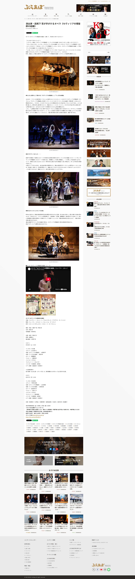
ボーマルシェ (77, 423)
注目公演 (27, 553)
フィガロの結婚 (69, 423)
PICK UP (36, 28)
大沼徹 (41, 427)
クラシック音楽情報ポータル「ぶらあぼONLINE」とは (99, 1)
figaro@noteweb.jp (38, 415)
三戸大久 (44, 425)
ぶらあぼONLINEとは (75, 548)
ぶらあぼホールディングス (98, 548)
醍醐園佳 (35, 431)
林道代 (34, 429)
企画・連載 (27, 548)
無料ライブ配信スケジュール (54, 546)
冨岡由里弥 (63, 425)
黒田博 (52, 431)
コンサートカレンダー (30, 540)
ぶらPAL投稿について (52, 567)
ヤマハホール (28, 570)
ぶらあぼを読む (51, 558)
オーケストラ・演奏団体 (75, 544)
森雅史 (46, 429)
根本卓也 (40, 429)
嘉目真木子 (35, 427)
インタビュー (28, 555)
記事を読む (27, 544)
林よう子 (29, 429)
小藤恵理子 (58, 427)
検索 (108, 52)
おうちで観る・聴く (52, 544)
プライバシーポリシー (75, 557)
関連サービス (95, 540)
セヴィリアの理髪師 (46, 423)
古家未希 (76, 425)
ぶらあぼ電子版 (51, 561)
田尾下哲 (52, 429)
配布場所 (50, 563)
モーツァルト (30, 425)
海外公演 (27, 559)
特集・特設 (27, 566)
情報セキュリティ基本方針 (98, 553)
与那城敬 (50, 425)
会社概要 (94, 546)
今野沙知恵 (56, 425)
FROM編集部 (28, 562)
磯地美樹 (64, 429)
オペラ (38, 423)
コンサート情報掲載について (76, 550)
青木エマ (41, 431)
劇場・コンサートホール (75, 542)
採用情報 (95, 550)
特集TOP (27, 568)
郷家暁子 (29, 431)
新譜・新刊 (27, 557)
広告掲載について (74, 553)
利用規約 (72, 555)
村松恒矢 (77, 427)
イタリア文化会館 (31, 423)
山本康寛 (71, 427)
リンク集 (71, 540)
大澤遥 (46, 427)
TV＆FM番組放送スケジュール (54, 550)
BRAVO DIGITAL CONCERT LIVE (100, 542)
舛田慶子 (76, 429)
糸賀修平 (70, 429)
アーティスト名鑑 (51, 554)
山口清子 (65, 427)
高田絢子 (47, 431)
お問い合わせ (96, 555)
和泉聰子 (29, 427)
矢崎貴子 (58, 429)
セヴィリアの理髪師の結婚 (58, 423)
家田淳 (52, 427)
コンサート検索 (51, 540)
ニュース (27, 546)
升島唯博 (70, 425)
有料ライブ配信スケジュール (54, 548)
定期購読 (50, 565)
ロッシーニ (37, 425)
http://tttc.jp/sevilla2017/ (33, 417)
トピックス (27, 550)
